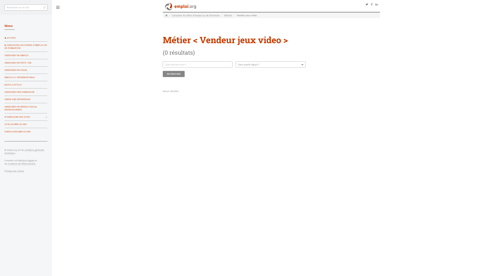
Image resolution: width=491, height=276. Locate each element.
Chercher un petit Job (18, 63)
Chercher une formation (19, 92)
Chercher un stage (15, 70)
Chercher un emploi (16, 55)
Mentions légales (26, 160)
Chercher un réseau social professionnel (20, 108)
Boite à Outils (13, 85)
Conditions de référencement (21, 163)
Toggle (58, 7)
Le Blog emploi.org (15, 124)
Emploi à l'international (19, 77)
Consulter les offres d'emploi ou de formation (196, 15)
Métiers (228, 15)
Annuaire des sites (18, 117)
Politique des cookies (14, 171)
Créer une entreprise (17, 99)
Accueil (11, 38)
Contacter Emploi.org (17, 131)
